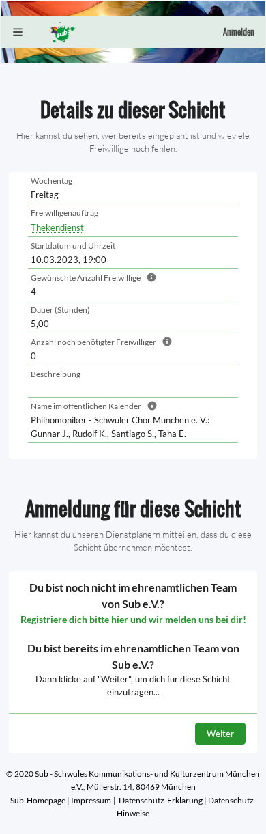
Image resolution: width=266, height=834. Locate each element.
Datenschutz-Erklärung (161, 800)
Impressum (91, 800)
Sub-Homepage (37, 800)
